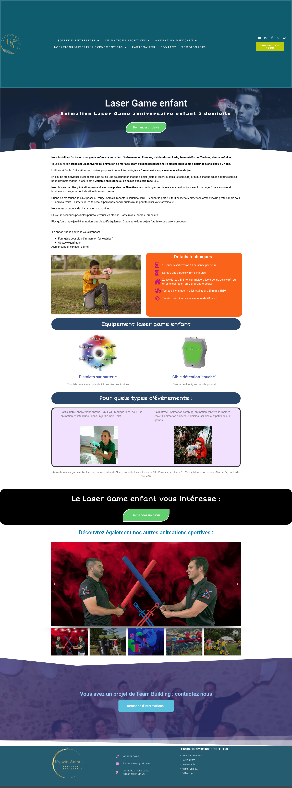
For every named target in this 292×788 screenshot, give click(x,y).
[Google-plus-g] (284, 38)
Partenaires (143, 47)
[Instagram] (265, 38)
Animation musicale (174, 40)
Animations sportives (125, 40)
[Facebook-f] (272, 38)
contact (168, 47)
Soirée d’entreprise (77, 40)
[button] (54, 584)
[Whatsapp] (278, 38)
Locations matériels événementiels (88, 47)
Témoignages (193, 47)
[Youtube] (259, 38)
